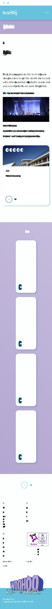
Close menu (47, 12)
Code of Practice (3, 551)
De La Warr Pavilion (6, 93)
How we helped (14, 199)
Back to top (30, 485)
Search (5, 3)
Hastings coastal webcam (26, 521)
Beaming (10, 12)
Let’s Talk (5, 566)
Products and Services (7, 561)
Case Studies (29, 561)
